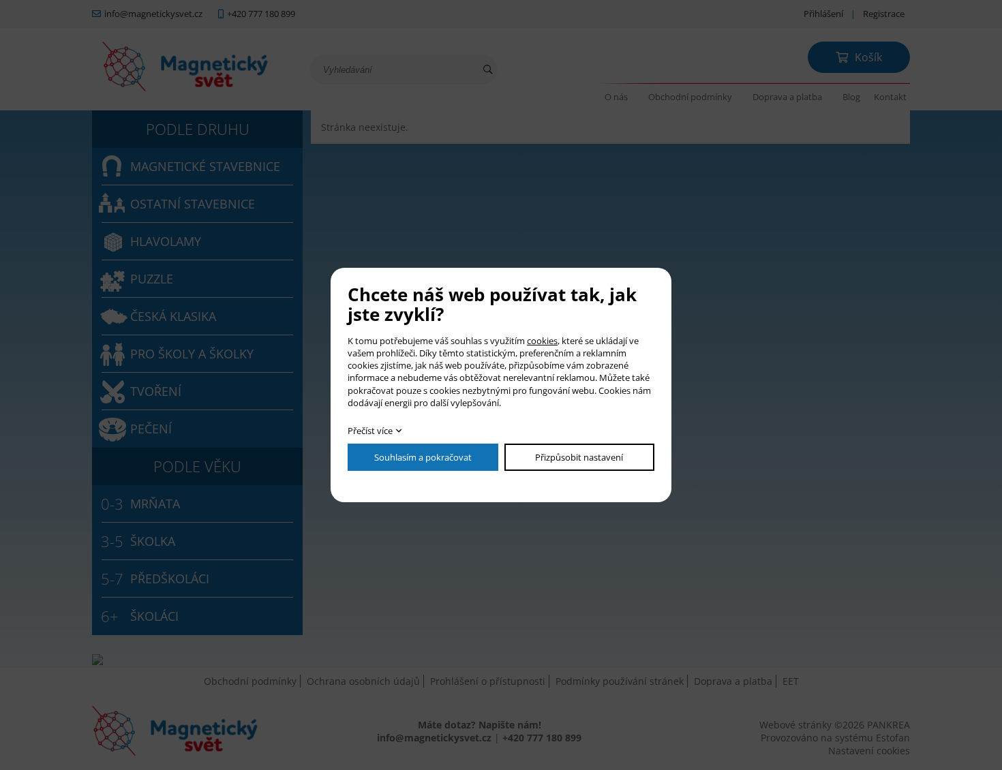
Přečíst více (370, 431)
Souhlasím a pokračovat (423, 457)
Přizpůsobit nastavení (579, 457)
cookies (542, 341)
